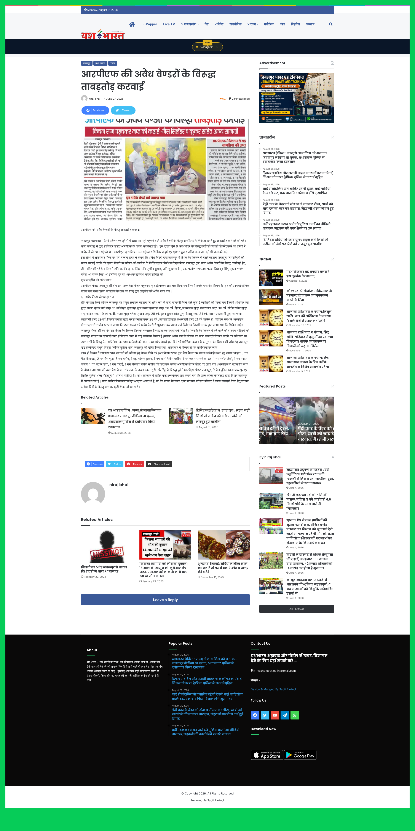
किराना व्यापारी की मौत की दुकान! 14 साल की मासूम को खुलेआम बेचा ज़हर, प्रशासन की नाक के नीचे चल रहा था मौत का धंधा (163, 569)
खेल (282, 24)
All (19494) (296, 609)
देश (207, 24)
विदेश (220, 24)
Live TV (169, 24)
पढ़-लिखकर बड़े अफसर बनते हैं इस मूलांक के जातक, (307, 274)
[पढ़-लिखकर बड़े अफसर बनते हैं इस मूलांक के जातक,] (271, 278)
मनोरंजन (269, 24)
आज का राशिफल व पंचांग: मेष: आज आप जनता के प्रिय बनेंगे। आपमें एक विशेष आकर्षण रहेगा (307, 362)
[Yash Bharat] (103, 35)
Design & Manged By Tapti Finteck (274, 689)
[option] (296, 420)
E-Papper (149, 24)
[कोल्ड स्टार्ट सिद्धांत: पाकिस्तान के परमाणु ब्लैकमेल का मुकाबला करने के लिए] (271, 297)
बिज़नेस (295, 24)
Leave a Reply (165, 600)
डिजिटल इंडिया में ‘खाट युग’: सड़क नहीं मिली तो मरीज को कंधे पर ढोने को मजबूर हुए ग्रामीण (222, 416)
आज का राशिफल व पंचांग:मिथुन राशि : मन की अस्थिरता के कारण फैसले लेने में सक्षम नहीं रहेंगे (309, 316)
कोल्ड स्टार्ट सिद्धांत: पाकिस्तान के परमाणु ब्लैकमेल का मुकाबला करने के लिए (309, 295)
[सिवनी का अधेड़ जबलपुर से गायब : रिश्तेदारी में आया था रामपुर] (107, 546)
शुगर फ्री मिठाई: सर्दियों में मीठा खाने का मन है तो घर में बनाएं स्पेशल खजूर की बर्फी (223, 567)
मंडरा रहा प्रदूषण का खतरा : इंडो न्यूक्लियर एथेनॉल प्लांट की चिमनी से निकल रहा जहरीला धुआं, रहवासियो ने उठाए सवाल (310, 476)
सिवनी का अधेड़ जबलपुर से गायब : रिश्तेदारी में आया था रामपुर (104, 569)
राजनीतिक (235, 24)
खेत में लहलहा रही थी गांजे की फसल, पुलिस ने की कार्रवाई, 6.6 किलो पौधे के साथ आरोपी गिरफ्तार (308, 502)
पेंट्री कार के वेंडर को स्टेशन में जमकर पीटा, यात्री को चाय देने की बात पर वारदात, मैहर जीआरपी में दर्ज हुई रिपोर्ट (295, 434)
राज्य (252, 24)
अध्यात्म (310, 24)
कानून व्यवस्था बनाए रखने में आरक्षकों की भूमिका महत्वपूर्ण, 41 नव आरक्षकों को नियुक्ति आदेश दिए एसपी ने (310, 587)
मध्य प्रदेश (189, 24)
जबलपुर (86, 63)
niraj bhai (94, 98)
